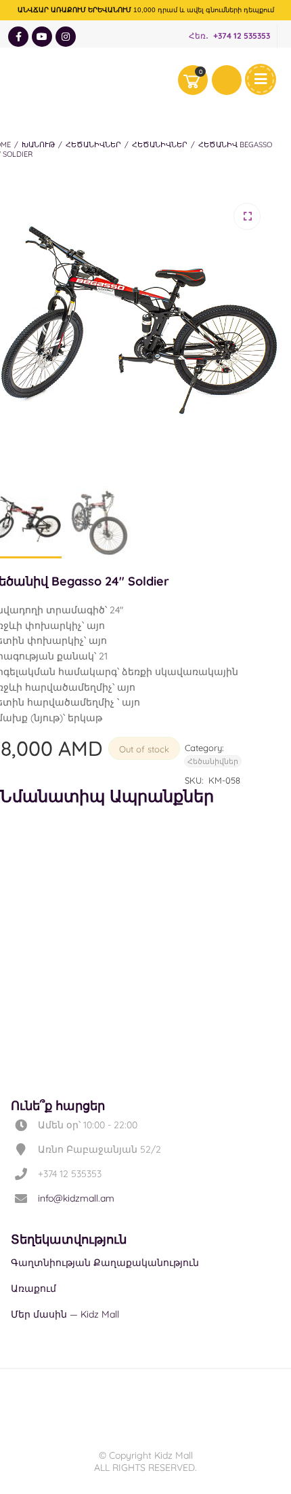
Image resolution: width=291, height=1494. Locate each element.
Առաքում (33, 1288)
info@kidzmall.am (76, 1198)
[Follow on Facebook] (18, 36)
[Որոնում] (227, 80)
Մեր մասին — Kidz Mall (65, 1314)
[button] (247, 216)
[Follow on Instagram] (65, 36)
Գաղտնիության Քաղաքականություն (105, 1263)
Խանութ (38, 144)
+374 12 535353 (241, 36)
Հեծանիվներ (93, 144)
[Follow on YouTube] (42, 36)
